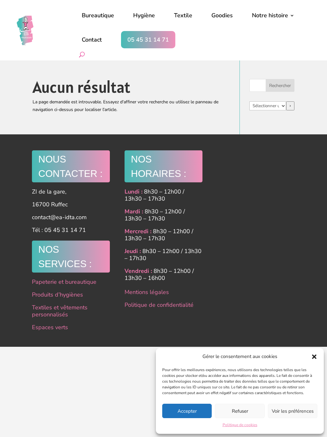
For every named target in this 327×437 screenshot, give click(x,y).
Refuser (240, 411)
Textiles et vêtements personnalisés (59, 311)
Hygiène (144, 15)
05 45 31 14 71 (148, 40)
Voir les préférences (293, 411)
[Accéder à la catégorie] (290, 105)
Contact (92, 40)
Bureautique (98, 15)
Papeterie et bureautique (64, 282)
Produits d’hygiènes (57, 294)
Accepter (187, 411)
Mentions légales (147, 292)
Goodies (222, 15)
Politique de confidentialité (159, 305)
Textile (183, 15)
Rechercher (280, 86)
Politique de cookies (240, 424)
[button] (314, 357)
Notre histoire (270, 15)
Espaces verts (50, 327)
